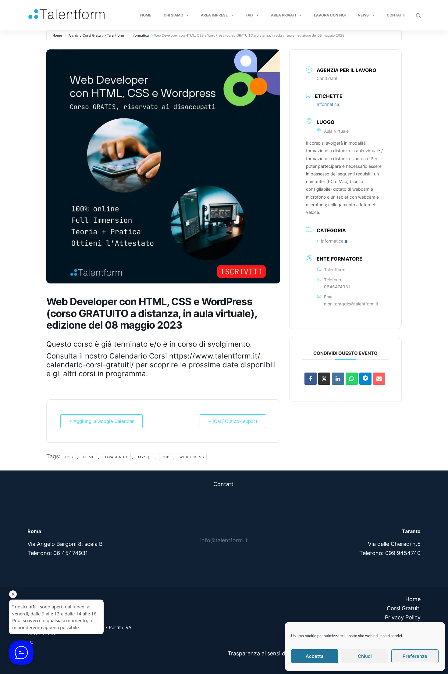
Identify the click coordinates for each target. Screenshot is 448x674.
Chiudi (365, 656)
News (363, 15)
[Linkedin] (338, 379)
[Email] (379, 379)
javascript (116, 457)
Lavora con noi (330, 15)
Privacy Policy (403, 617)
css (69, 457)
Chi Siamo (173, 15)
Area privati (283, 15)
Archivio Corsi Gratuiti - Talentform (96, 35)
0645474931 (337, 286)
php (166, 457)
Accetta (315, 656)
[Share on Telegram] (365, 379)
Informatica (140, 35)
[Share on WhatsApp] (352, 379)
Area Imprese (214, 15)
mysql (145, 457)
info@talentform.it (224, 540)
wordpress (192, 457)
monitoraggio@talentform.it (351, 303)
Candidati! (327, 78)
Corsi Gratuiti (404, 608)
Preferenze (415, 656)
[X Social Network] (324, 379)
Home (145, 15)
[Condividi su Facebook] (310, 379)
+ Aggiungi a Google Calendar (101, 421)
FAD (249, 15)
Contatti (396, 15)
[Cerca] (418, 15)
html (88, 457)
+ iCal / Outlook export (232, 421)
